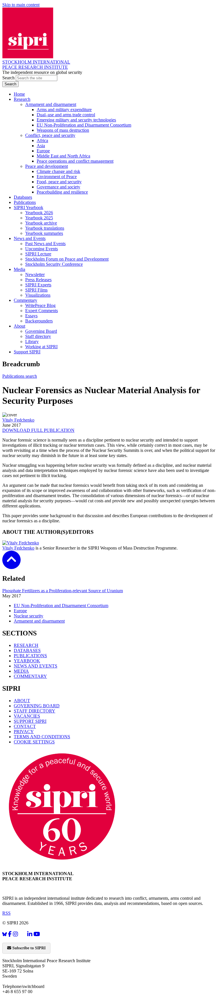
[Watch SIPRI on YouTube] (37, 934)
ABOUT (22, 700)
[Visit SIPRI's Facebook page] (10, 934)
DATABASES (27, 650)
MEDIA (21, 671)
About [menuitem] (19, 326)
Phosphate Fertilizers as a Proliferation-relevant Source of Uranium (62, 590)
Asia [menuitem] (41, 145)
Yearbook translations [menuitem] (44, 228)
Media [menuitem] (19, 269)
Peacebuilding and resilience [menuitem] (62, 192)
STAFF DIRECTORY (34, 710)
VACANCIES (27, 716)
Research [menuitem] (22, 99)
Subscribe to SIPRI (28, 948)
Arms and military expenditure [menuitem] (64, 109)
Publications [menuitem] (25, 202)
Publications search (19, 376)
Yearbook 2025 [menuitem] (39, 217)
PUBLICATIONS (30, 655)
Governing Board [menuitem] (41, 331)
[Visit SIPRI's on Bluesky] (4, 934)
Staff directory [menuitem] (38, 336)
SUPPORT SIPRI (30, 721)
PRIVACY (24, 731)
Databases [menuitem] (23, 197)
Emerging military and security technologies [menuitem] (76, 119)
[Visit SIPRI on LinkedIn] (29, 934)
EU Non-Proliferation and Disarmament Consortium (61, 605)
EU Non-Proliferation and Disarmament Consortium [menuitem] (84, 125)
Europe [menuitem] (43, 150)
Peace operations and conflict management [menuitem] (75, 161)
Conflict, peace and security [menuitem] (50, 135)
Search (9, 77)
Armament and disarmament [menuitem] (50, 104)
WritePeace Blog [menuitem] (40, 305)
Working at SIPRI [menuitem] (41, 346)
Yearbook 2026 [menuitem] (39, 212)
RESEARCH (26, 645)
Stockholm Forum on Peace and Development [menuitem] (67, 259)
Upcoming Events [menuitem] (41, 248)
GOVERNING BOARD (37, 705)
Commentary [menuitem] (25, 300)
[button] (11, 565)
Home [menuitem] (19, 94)
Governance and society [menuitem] (58, 186)
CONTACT (25, 726)
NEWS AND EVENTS (35, 666)
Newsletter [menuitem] (35, 274)
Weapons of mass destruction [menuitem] (63, 130)
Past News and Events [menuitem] (45, 243)
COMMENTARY (30, 676)
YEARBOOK (27, 660)
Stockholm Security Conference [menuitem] (54, 264)
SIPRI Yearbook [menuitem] (28, 207)
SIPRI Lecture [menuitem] (38, 253)
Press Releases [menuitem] (38, 279)
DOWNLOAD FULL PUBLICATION (38, 430)
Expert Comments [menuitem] (41, 310)
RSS (6, 913)
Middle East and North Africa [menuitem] (63, 155)
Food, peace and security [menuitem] (59, 181)
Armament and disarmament (39, 621)
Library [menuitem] (32, 341)
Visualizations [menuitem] (37, 295)
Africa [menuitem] (42, 140)
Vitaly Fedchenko (18, 420)
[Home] (27, 56)
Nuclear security (28, 615)
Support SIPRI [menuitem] (27, 351)
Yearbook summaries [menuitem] (44, 233)
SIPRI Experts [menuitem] (38, 284)
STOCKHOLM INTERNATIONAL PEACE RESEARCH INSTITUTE (36, 65)
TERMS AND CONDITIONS (42, 736)
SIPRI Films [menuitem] (36, 290)
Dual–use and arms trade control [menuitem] (66, 114)
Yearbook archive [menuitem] (41, 223)
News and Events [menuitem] (30, 238)
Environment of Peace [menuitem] (57, 176)
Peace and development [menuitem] (46, 166)
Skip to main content (21, 4)
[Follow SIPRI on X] (22, 935)
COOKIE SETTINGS (34, 741)
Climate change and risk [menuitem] (58, 171)
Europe (20, 610)
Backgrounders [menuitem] (39, 320)
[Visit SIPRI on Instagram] (15, 934)
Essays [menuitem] (31, 315)
